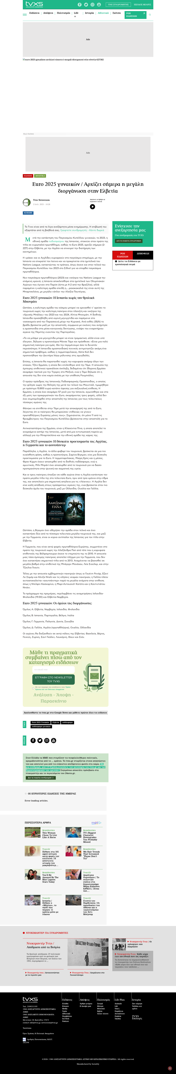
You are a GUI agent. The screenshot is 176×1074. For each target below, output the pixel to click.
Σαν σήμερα (137, 1004)
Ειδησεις (28, 176)
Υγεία (64, 1011)
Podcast (65, 1021)
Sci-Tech (65, 1019)
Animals (118, 1004)
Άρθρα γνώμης (86, 1004)
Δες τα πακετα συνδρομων (128, 241)
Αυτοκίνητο (120, 1014)
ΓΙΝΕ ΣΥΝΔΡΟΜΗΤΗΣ (118, 5)
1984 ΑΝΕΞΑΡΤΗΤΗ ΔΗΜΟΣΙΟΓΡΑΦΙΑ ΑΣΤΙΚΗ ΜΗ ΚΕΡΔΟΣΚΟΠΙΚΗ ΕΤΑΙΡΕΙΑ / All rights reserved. (91, 1059)
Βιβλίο (99, 1011)
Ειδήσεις (34, 13)
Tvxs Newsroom (41, 200)
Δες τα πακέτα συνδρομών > (41, 778)
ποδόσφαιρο (67, 722)
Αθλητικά (103, 13)
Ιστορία (89, 13)
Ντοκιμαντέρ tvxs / (36, 973)
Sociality (95, 1064)
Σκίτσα (117, 13)
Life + (76, 15)
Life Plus (120, 1000)
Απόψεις (48, 13)
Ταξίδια (118, 1019)
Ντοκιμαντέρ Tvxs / (40, 943)
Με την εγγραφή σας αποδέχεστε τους (52, 688)
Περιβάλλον (67, 1016)
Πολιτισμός (63, 13)
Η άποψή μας (85, 1006)
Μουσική (101, 1009)
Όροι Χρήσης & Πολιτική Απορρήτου (38, 1033)
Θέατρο (100, 1006)
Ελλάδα (65, 1004)
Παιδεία (118, 1016)
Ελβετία (56, 722)
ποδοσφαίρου (56, 241)
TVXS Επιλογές (137, 1017)
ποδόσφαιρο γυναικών (41, 727)
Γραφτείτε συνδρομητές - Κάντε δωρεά (82, 230)
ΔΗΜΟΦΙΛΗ (143, 254)
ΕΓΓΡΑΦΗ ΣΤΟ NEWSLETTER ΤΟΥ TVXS (53, 679)
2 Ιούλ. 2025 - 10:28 (41, 204)
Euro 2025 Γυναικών (40, 722)
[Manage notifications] (170, 1068)
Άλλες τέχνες (102, 1014)
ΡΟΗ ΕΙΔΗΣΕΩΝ (131, 14)
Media (64, 1009)
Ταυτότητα (27, 1028)
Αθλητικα (40, 176)
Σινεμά (100, 1004)
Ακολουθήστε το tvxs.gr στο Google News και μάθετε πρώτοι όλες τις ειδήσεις (65, 713)
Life (116, 1006)
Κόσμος (65, 1006)
